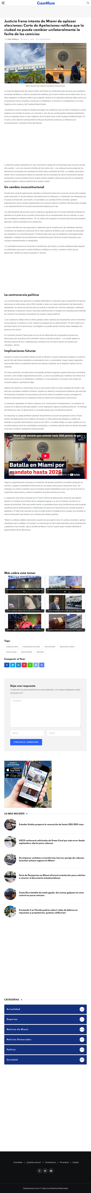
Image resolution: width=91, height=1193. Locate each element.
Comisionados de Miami (31, 647)
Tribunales (40, 652)
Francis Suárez (11, 652)
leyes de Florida (26, 652)
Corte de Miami (49, 647)
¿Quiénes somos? (33, 1162)
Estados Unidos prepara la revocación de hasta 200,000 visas (51, 824)
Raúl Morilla (13, 39)
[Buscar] (88, 3)
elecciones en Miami (67, 647)
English (76, 1162)
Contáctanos (50, 1162)
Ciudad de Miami (12, 647)
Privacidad (64, 1162)
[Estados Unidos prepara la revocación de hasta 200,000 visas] (10, 824)
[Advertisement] (45, 143)
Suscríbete (17, 1162)
